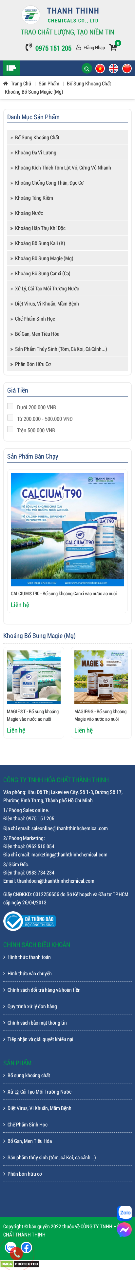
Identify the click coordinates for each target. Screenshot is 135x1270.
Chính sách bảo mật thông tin (37, 1022)
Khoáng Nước (29, 212)
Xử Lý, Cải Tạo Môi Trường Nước (47, 288)
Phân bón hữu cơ (33, 363)
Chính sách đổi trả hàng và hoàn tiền (44, 989)
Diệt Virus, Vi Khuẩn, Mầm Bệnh (47, 303)
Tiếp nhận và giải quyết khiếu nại (40, 1038)
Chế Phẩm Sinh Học (35, 318)
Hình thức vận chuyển (30, 973)
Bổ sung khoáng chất (37, 137)
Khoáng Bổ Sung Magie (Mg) (34, 91)
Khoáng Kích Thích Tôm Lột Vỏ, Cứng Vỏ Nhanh (63, 167)
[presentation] (20, 545)
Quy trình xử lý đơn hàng (32, 1006)
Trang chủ (21, 83)
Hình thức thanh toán (29, 956)
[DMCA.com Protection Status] (20, 1266)
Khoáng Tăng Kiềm (34, 197)
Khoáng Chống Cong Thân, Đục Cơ (49, 182)
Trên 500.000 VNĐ (36, 430)
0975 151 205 (53, 48)
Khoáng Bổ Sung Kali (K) (40, 242)
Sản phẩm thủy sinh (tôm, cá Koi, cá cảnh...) (61, 348)
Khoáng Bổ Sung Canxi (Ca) (42, 273)
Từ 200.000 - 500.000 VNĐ (45, 418)
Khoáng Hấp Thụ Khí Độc (40, 227)
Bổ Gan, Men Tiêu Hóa (37, 333)
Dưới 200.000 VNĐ (36, 407)
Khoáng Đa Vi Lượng (35, 152)
